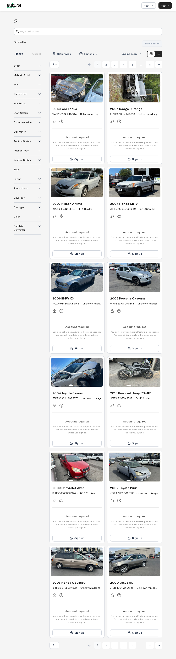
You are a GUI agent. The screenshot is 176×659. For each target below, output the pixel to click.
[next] (100, 88)
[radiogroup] (154, 54)
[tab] (27, 65)
